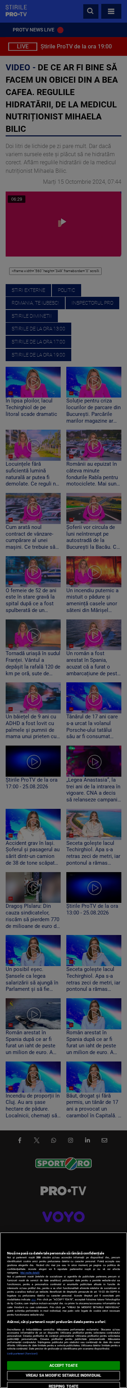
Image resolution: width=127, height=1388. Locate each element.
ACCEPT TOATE (63, 1365)
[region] (63, 1310)
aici (33, 1299)
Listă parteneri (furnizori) (22, 1353)
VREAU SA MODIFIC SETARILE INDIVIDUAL (63, 1375)
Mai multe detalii (30, 1272)
